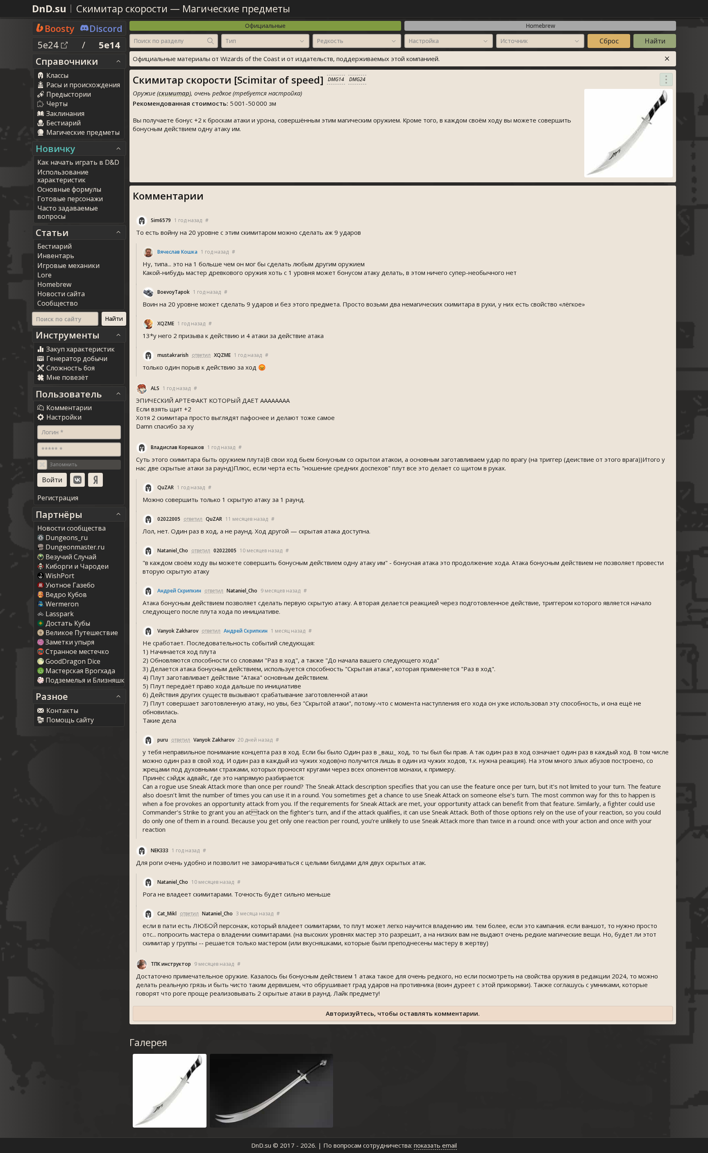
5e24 (49, 44)
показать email (435, 1145)
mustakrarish (172, 355)
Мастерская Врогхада (80, 670)
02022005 (168, 518)
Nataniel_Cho (172, 550)
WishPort (59, 575)
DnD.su (49, 8)
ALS (155, 388)
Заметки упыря (69, 642)
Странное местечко (77, 651)
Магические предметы (236, 8)
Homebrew (540, 26)
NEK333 (159, 850)
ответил (201, 355)
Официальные (265, 26)
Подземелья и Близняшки (87, 680)
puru (162, 739)
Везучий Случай (70, 556)
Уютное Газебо (70, 585)
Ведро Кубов (66, 594)
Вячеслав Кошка (177, 251)
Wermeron (62, 603)
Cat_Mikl (167, 913)
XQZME (165, 323)
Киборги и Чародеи (77, 566)
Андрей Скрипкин (179, 590)
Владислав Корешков (177, 447)
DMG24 (357, 79)
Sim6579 (161, 220)
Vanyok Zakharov (177, 630)
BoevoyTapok (173, 291)
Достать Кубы (67, 623)
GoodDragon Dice (72, 661)
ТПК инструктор (171, 963)
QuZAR (165, 487)
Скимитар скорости (122, 8)
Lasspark (59, 613)
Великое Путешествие (81, 632)
